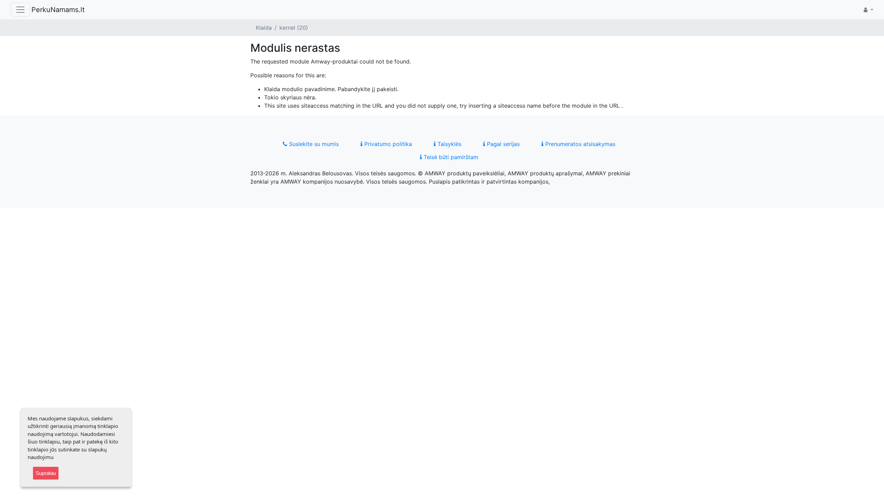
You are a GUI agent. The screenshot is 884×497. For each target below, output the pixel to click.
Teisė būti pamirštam (450, 157)
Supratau (46, 473)
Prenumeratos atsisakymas (579, 143)
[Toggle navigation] (20, 10)
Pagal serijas (502, 143)
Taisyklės (448, 143)
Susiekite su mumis (313, 143)
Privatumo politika (387, 143)
